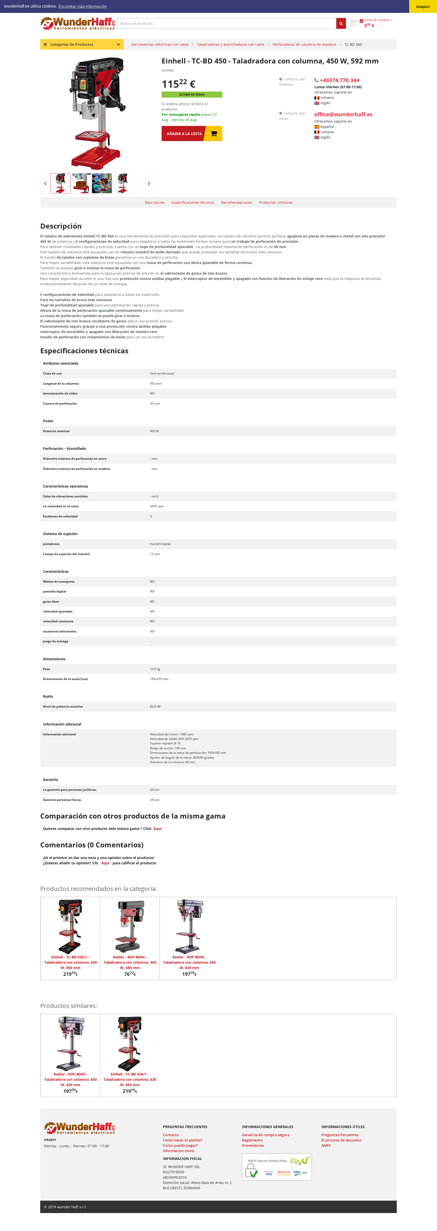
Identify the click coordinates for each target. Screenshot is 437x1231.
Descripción (155, 202)
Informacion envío (178, 1150)
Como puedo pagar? (180, 1145)
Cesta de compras (377, 20)
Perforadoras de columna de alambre (304, 44)
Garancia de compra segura (265, 1134)
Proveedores (253, 1145)
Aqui (157, 828)
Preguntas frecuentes (340, 1134)
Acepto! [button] (423, 7)
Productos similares (276, 202)
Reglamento (252, 1140)
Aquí (105, 863)
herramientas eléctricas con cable (160, 44)
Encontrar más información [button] (83, 6)
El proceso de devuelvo (341, 1140)
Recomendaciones (236, 202)
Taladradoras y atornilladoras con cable (230, 44)
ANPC (326, 1145)
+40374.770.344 (339, 80)
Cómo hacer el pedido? (182, 1140)
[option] (97, 114)
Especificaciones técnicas (193, 202)
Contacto (171, 1134)
